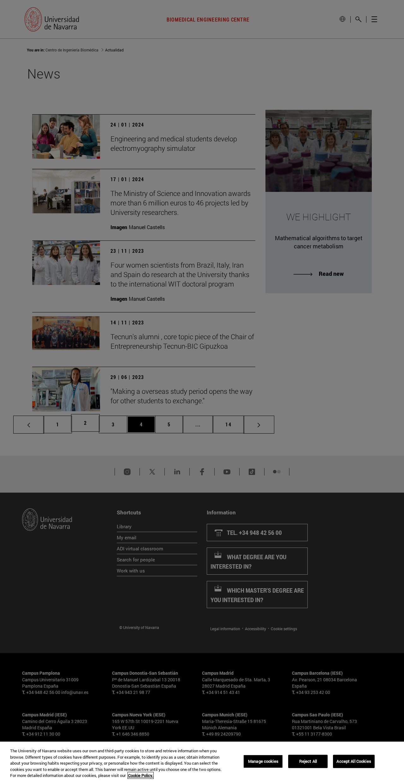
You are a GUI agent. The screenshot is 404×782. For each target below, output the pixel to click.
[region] (202, 762)
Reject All (308, 761)
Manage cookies (263, 761)
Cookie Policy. (140, 775)
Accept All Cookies (353, 761)
